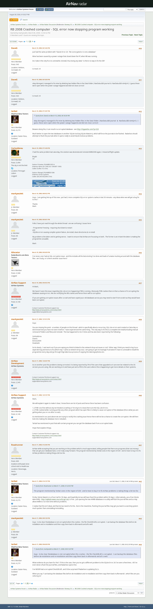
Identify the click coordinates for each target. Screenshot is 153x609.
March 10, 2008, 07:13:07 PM (41, 111)
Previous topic (127, 35)
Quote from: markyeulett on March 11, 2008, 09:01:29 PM (54, 549)
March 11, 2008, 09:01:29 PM (41, 518)
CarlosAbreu (17, 148)
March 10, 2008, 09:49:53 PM (41, 283)
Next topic (138, 35)
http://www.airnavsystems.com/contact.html (46, 310)
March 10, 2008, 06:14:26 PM (41, 48)
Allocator (15, 252)
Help (125, 606)
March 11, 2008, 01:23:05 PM (41, 445)
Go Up (12, 583)
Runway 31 (68, 25)
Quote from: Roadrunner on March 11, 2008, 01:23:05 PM (54, 486)
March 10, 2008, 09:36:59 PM (41, 252)
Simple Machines (24, 606)
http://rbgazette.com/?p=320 (88, 129)
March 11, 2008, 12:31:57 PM (41, 395)
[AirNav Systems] (12, 385)
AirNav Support (18, 282)
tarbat (14, 111)
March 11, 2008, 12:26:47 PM (41, 361)
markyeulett (17, 193)
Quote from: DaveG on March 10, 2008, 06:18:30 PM (53, 116)
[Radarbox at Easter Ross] (12, 133)
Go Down (13, 41)
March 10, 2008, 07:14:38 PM (41, 148)
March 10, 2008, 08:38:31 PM (41, 219)
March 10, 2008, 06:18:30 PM (41, 79)
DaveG (14, 48)
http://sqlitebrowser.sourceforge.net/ (55, 499)
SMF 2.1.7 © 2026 (13, 606)
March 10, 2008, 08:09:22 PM (41, 193)
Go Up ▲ (142, 606)
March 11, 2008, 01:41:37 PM (41, 481)
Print (141, 41)
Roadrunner (17, 445)
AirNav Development (17, 362)
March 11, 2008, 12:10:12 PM (41, 319)
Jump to (111, 593)
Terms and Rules (133, 606)
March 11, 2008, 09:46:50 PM (41, 544)
